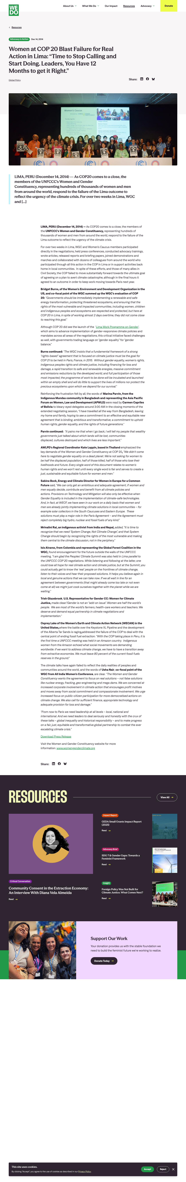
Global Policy (15, 80)
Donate (169, 5)
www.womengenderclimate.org (76, 748)
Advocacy (146, 5)
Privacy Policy (84, 1171)
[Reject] (173, 1169)
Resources (129, 5)
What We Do (89, 5)
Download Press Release (56, 736)
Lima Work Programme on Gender (117, 327)
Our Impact (111, 5)
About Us (68, 5)
